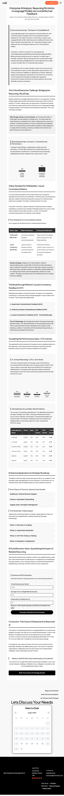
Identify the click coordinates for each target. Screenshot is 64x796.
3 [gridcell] (21, 728)
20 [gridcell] (37, 738)
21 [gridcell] (42, 738)
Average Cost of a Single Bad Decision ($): (24, 591)
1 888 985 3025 (50, 773)
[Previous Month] (15, 712)
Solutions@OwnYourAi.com (54, 775)
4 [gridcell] (26, 728)
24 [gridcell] (21, 743)
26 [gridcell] (32, 743)
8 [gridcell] (47, 728)
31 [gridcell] (21, 749)
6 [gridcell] (37, 728)
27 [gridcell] (37, 743)
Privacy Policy (46, 788)
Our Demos (35, 770)
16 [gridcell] (16, 738)
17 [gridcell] (21, 738)
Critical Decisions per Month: (20, 584)
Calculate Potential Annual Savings (32, 612)
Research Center (37, 773)
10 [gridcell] (21, 733)
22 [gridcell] (47, 738)
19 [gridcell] (32, 738)
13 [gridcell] (37, 733)
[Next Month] (48, 712)
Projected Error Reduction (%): (20, 599)
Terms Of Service (54, 786)
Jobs (33, 775)
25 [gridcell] (26, 743)
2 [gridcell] (16, 728)
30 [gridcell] (16, 749)
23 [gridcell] (16, 743)
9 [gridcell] (16, 733)
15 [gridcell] (47, 733)
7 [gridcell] (42, 728)
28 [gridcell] (42, 743)
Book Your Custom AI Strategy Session (32, 673)
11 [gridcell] (26, 733)
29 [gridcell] (47, 743)
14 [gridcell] (42, 733)
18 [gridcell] (26, 738)
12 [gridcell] (32, 733)
